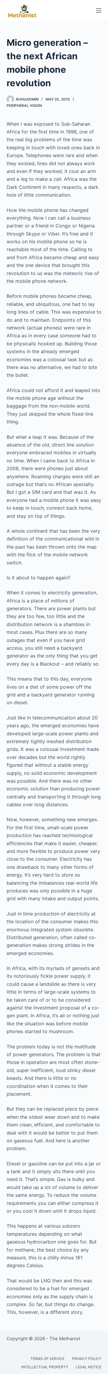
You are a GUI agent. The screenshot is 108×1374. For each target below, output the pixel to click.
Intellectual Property (44, 1367)
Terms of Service (47, 1358)
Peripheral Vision (24, 105)
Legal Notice (88, 1367)
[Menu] (98, 10)
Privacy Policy (86, 1358)
